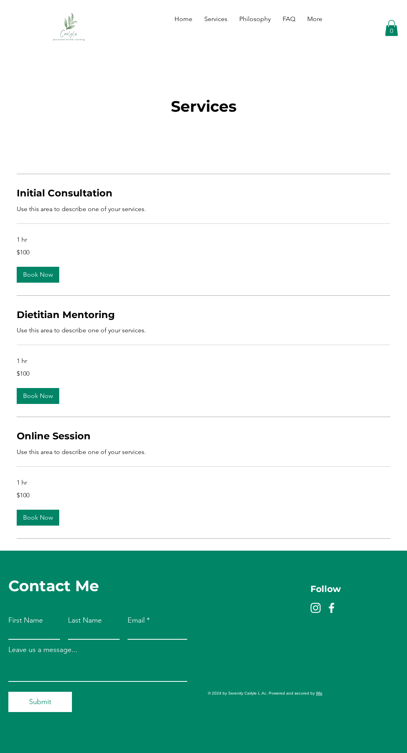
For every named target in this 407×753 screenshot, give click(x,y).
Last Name (85, 620)
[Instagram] (315, 608)
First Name (25, 620)
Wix (319, 693)
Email (136, 620)
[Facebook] (331, 608)
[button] (391, 28)
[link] (203, 193)
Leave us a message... (43, 649)
